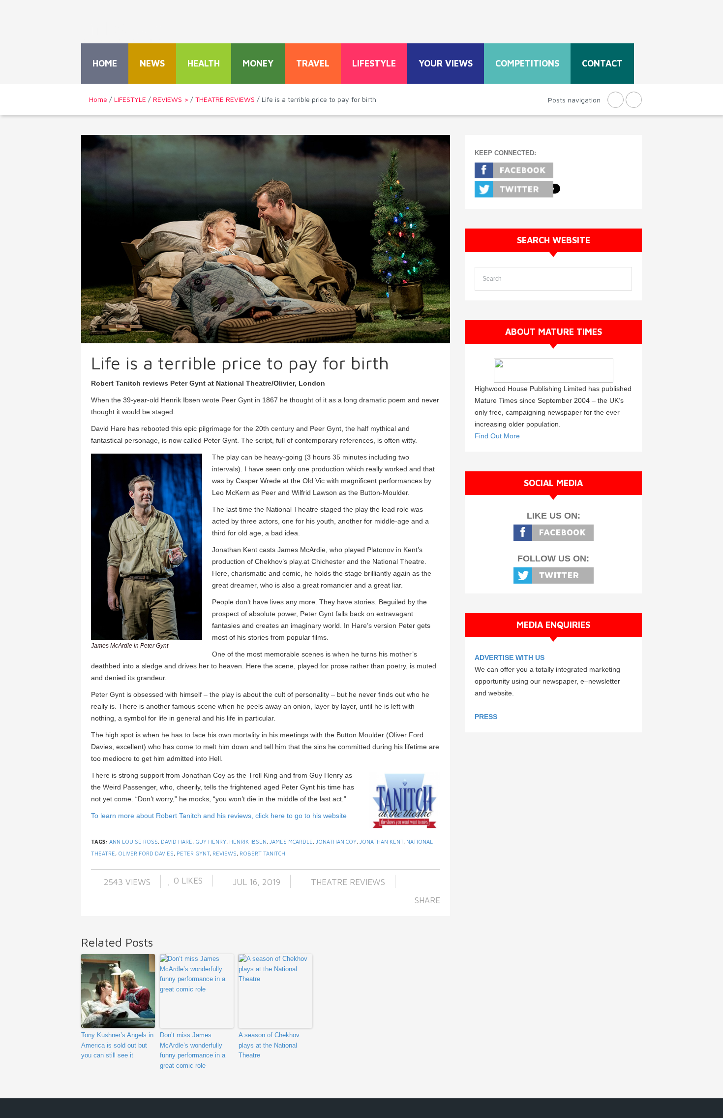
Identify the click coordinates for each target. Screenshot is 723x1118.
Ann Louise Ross (133, 841)
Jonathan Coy (336, 841)
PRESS (486, 717)
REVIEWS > (170, 99)
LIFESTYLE (374, 63)
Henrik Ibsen (248, 841)
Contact (602, 63)
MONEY (257, 63)
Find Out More (497, 436)
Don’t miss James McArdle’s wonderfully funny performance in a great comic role (192, 1050)
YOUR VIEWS (446, 63)
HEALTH (203, 63)
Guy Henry (210, 841)
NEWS (152, 63)
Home (104, 63)
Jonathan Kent (381, 841)
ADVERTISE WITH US (509, 657)
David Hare (176, 841)
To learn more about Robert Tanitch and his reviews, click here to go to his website (219, 816)
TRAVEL (313, 63)
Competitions (527, 63)
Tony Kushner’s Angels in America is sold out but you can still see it (117, 1045)
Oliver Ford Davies (146, 853)
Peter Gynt (193, 853)
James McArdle (291, 841)
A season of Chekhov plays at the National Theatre (269, 1045)
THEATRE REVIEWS (225, 99)
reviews (224, 853)
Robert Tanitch (262, 853)
